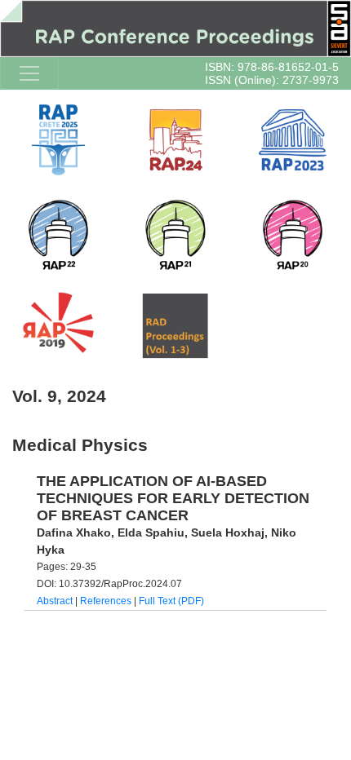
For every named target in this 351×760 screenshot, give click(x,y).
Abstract (55, 601)
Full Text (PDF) (171, 601)
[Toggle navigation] (29, 73)
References (105, 601)
